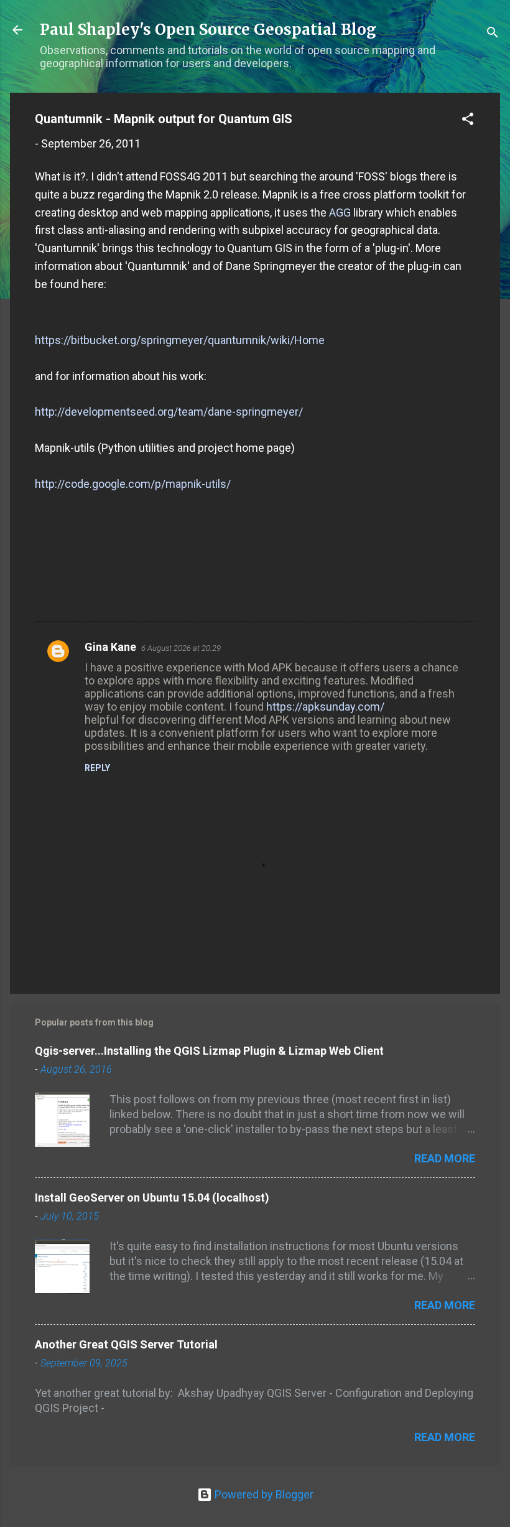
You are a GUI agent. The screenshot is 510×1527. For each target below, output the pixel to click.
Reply (97, 768)
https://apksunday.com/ (325, 706)
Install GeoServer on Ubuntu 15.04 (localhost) (152, 1197)
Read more (444, 1158)
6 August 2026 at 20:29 (181, 648)
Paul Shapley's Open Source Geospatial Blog (208, 29)
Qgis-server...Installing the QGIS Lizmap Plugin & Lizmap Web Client (209, 1050)
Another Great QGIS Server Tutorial (126, 1344)
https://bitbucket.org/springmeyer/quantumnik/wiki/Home (180, 340)
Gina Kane (110, 646)
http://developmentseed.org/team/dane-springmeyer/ (169, 411)
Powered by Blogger (262, 1494)
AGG (340, 212)
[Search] (492, 34)
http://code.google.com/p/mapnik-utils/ (133, 483)
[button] (467, 120)
